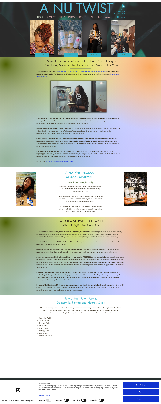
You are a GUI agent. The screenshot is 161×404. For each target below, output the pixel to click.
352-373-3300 (120, 13)
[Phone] (114, 13)
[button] (123, 6)
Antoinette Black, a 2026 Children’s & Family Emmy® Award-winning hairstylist (81, 71)
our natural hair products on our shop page (59, 161)
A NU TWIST (76, 8)
